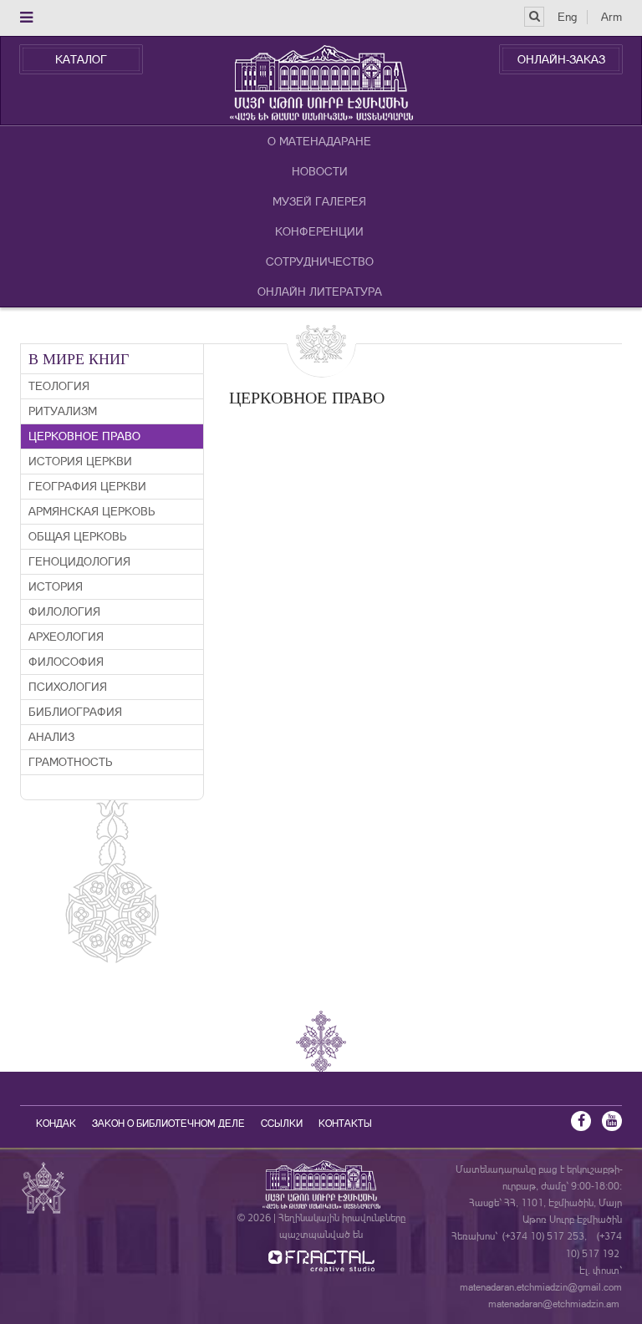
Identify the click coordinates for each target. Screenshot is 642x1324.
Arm (611, 16)
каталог (81, 59)
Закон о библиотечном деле (168, 1123)
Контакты (345, 1123)
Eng (567, 16)
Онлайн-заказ (561, 59)
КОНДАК (56, 1123)
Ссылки (282, 1123)
